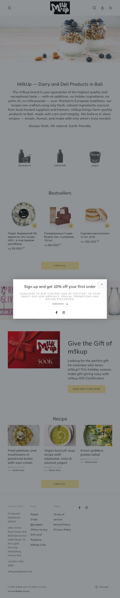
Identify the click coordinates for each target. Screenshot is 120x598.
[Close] (101, 284)
